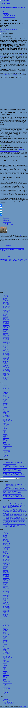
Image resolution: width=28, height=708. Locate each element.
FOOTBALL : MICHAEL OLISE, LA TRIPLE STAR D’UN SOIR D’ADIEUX (14, 526)
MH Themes (23, 706)
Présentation (6, 438)
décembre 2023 (6, 338)
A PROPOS (6, 11)
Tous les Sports (6, 451)
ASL (4, 219)
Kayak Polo (6, 424)
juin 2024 (5, 330)
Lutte (4, 431)
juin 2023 (5, 346)
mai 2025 (5, 315)
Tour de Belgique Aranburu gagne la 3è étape (13, 514)
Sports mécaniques (7, 446)
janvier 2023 (6, 353)
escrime (5, 404)
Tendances (5, 447)
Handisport (5, 413)
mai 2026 (5, 299)
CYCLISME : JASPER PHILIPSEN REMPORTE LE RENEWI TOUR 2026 (15, 463)
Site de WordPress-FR (8, 703)
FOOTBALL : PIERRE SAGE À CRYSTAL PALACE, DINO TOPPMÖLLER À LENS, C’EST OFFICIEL (14, 507)
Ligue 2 (5, 428)
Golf (4, 408)
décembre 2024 (6, 322)
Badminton (5, 391)
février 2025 (6, 319)
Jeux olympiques (7, 222)
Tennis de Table (6, 450)
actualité (5, 385)
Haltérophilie (6, 411)
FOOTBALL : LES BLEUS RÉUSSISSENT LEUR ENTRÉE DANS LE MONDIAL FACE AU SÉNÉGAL (15, 512)
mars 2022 (5, 366)
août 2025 (5, 311)
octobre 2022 (6, 357)
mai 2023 (5, 347)
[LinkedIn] (14, 212)
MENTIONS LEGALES (9, 15)
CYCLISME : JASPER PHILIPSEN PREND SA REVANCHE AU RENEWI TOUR (15, 468)
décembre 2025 (6, 306)
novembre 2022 (6, 355)
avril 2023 (5, 349)
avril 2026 (5, 300)
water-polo (5, 456)
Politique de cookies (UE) (9, 17)
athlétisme (5, 387)
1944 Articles (22, 235)
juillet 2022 (5, 361)
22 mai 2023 (3, 29)
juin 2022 (5, 362)
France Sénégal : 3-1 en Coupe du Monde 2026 (14, 524)
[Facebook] (14, 205)
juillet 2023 (5, 345)
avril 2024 (5, 333)
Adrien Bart (6, 218)
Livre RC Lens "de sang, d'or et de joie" (12, 503)
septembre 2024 (6, 326)
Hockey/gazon (6, 415)
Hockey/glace (6, 416)
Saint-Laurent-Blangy (8, 224)
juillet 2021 (5, 377)
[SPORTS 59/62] (4, 0)
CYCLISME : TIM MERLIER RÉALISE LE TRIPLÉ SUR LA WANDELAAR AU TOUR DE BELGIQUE (15, 521)
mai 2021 (5, 380)
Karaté (4, 423)
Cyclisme (5, 399)
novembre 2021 (6, 371)
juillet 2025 (5, 313)
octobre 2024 (6, 325)
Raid (4, 439)
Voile (4, 454)
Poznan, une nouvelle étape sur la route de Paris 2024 (12, 150)
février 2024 (6, 335)
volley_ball (5, 455)
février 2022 (6, 367)
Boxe (4, 396)
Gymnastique (6, 409)
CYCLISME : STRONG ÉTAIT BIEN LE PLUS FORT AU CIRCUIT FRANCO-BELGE (15, 516)
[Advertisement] (14, 276)
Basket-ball (5, 392)
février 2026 (6, 303)
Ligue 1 (5, 427)
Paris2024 (5, 223)
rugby (4, 443)
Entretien (5, 401)
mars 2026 (5, 302)
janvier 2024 (6, 337)
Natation (5, 434)
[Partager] (14, 215)
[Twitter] (14, 208)
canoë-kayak (22, 29)
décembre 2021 (6, 370)
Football (5, 407)
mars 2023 (5, 350)
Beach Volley (6, 393)
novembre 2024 (6, 323)
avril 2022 (5, 365)
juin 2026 (5, 298)
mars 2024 (5, 334)
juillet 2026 (5, 296)
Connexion (5, 699)
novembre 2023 (6, 339)
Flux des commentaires (8, 702)
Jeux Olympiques (7, 419)
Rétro (4, 442)
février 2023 (6, 351)
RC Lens (5, 440)
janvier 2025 (6, 321)
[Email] (14, 210)
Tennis (4, 448)
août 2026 (5, 295)
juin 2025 (5, 314)
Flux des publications (8, 701)
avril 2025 (5, 317)
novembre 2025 (6, 307)
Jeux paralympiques (7, 420)
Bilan (4, 395)
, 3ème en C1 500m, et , (12, 74)
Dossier (5, 400)
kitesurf (4, 426)
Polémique (5, 435)
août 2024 (5, 327)
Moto (4, 432)
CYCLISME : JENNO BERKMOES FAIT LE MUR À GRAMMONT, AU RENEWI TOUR (14, 466)
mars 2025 (5, 318)
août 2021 (5, 376)
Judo (4, 422)
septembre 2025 (6, 310)
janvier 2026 (6, 305)
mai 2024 (5, 331)
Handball (5, 412)
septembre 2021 (6, 374)
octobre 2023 (6, 341)
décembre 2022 (6, 354)
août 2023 (5, 343)
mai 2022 (5, 363)
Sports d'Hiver (6, 444)
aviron (4, 389)
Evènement (5, 405)
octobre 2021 (6, 373)
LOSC (4, 430)
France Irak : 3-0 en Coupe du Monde (12, 509)
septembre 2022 (6, 358)
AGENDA (5, 13)
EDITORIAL (6, 14)
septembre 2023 (6, 342)
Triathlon (5, 452)
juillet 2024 (5, 329)
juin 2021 (5, 378)
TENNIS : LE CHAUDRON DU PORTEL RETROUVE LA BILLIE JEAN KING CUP (14, 475)
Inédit (4, 418)
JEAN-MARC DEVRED (12, 29)
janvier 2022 (6, 369)
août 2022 (5, 359)
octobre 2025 (6, 309)
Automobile (6, 388)
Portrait (4, 436)
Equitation (5, 403)
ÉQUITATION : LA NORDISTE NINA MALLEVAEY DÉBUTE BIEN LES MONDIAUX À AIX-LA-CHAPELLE (12, 472)
